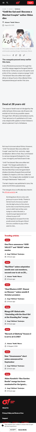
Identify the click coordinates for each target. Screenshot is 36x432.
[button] (7, 240)
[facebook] (13, 55)
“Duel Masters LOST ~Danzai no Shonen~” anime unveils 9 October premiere (17, 292)
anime (11, 9)
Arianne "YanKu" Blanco (14, 276)
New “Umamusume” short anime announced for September (16, 359)
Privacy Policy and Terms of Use (13, 413)
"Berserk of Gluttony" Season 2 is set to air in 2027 (18, 335)
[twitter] (16, 55)
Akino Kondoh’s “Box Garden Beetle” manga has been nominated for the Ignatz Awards (17, 381)
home (4, 9)
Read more (22, 430)
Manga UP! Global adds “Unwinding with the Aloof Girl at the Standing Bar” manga (17, 314)
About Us (5, 408)
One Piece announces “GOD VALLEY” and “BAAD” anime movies (17, 247)
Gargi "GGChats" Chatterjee (15, 254)
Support (5, 418)
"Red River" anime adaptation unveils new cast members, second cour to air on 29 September (17, 269)
